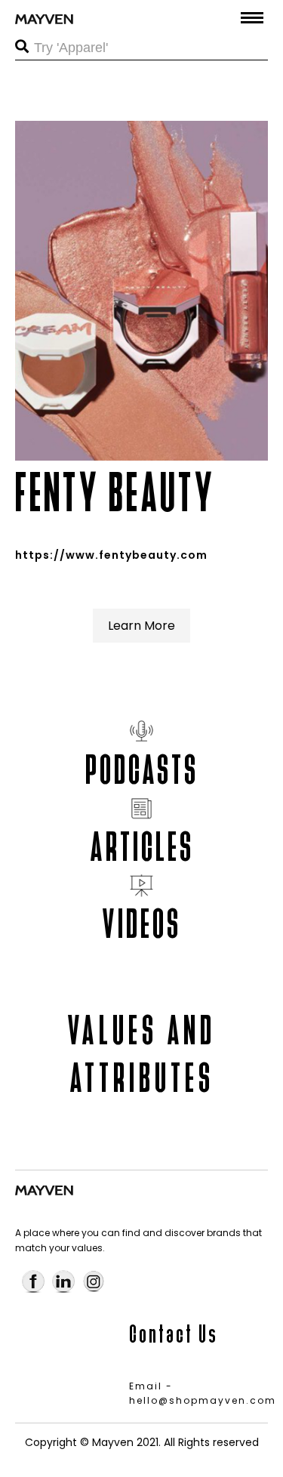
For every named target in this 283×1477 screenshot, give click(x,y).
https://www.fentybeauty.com (111, 555)
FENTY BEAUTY (115, 493)
